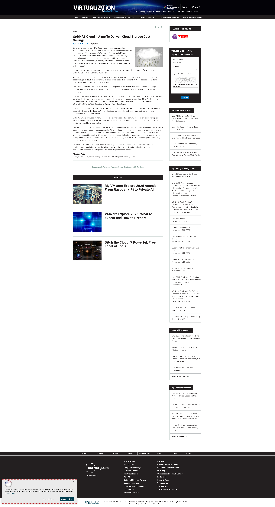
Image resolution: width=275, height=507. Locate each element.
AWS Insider (129, 464)
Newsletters (161, 11)
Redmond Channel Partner (135, 480)
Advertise (171, 11)
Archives (115, 453)
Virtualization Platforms (169, 17)
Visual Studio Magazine (167, 489)
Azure (114, 147)
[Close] (73, 481)
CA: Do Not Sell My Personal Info (175, 502)
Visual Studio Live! (131, 492)
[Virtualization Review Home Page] (95, 9)
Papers (142, 11)
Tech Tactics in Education (135, 486)
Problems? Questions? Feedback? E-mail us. (145, 504)
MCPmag (161, 471)
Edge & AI (85, 17)
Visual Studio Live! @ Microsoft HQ (186, 317)
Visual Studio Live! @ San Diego (184, 174)
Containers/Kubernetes (101, 17)
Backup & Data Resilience (192, 17)
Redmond (161, 477)
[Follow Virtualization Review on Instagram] (193, 8)
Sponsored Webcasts (181, 388)
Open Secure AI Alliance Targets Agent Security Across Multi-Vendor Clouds (186, 155)
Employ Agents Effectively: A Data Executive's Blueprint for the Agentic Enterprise (186, 338)
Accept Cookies (66, 499)
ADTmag (160, 461)
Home (135, 11)
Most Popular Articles (181, 110)
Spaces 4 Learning (131, 483)
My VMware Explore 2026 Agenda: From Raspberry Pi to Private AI (131, 188)
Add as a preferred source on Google (173, 7)
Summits (189, 11)
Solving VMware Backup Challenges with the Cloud (118, 167)
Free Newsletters (144, 453)
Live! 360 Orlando (178, 219)
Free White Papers (180, 330)
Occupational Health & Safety (170, 474)
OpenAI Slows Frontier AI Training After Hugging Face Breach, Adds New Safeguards (185, 118)
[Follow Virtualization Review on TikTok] (190, 8)
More (196, 11)
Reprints (159, 453)
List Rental (174, 453)
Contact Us (85, 453)
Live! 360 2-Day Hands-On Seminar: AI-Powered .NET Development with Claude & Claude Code (186, 279)
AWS (106, 147)
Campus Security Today (167, 464)
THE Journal (129, 489)
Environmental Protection (168, 468)
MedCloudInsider (131, 474)
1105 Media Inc (117, 502)
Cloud (75, 17)
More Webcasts (178, 436)
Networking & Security (147, 17)
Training (180, 11)
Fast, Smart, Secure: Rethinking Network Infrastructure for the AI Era (185, 396)
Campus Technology (132, 468)
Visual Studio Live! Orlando (182, 268)
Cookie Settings (48, 499)
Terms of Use (158, 502)
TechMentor (162, 483)
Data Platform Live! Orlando (183, 259)
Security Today (163, 480)
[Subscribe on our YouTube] (179, 39)
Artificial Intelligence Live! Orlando (185, 227)
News (75, 31)
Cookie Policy (145, 502)
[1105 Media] (93, 475)
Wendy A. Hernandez (82, 44)
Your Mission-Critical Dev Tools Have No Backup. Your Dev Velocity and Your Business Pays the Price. (186, 416)
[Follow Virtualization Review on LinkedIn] (184, 8)
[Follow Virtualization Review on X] (186, 8)
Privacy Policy (188, 74)
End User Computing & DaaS (124, 17)
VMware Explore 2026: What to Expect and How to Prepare (128, 216)
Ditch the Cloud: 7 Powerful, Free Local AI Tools (130, 244)
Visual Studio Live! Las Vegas (183, 308)
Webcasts (150, 11)
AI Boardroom (129, 461)
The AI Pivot (162, 486)
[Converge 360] (97, 468)
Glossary (189, 453)
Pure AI (127, 477)
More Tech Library (180, 376)
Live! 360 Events (131, 471)
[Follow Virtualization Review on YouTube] (196, 8)
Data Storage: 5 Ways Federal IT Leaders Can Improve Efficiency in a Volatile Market (186, 358)
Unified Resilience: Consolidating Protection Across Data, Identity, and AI (185, 427)
